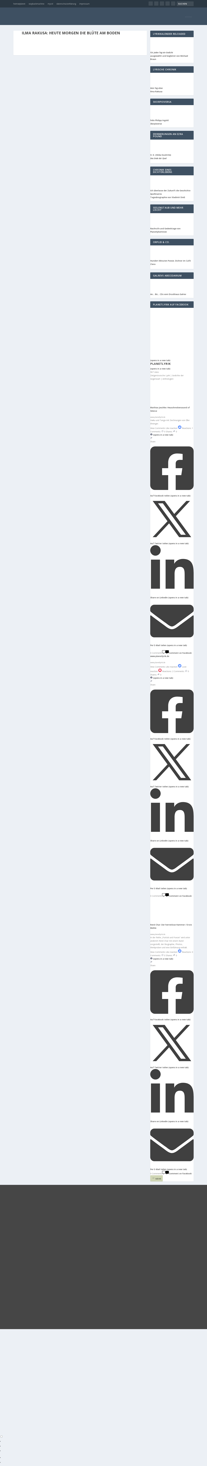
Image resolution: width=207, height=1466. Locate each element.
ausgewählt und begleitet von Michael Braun (169, 56)
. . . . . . (188, 16)
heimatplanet (19, 3)
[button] (172, 429)
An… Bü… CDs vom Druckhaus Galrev (168, 294)
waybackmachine (36, 3)
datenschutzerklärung (66, 3)
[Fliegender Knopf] (57, 1436)
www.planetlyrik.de (159, 656)
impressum (84, 3)
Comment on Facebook (180, 653)
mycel (50, 3)
